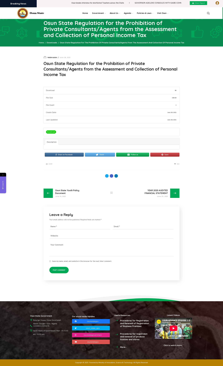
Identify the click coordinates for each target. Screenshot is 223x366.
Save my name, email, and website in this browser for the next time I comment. (82, 261)
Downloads (52, 42)
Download (51, 132)
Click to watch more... (173, 345)
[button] (208, 13)
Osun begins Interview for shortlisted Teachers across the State (85, 3)
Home (41, 42)
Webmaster (52, 57)
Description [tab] (52, 142)
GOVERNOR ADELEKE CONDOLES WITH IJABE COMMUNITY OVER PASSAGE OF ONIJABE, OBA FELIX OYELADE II (173, 3)
